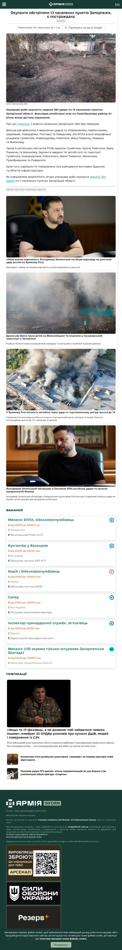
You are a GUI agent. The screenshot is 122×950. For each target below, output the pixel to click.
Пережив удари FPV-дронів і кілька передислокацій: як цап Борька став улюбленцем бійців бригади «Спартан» (63, 773)
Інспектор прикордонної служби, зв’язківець (48, 623)
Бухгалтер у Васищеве (28, 545)
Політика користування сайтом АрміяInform (26, 834)
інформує (24, 123)
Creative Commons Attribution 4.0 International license (67, 820)
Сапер (13, 597)
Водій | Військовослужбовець (34, 571)
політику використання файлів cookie (63, 938)
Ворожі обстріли (15, 190)
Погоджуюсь (61, 945)
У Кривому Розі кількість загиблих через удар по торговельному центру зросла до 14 (60, 412)
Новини (61, 21)
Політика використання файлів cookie (24, 837)
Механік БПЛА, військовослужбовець (41, 519)
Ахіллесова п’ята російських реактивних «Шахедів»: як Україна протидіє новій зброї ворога (66, 758)
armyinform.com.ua (78, 826)
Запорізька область (35, 190)
